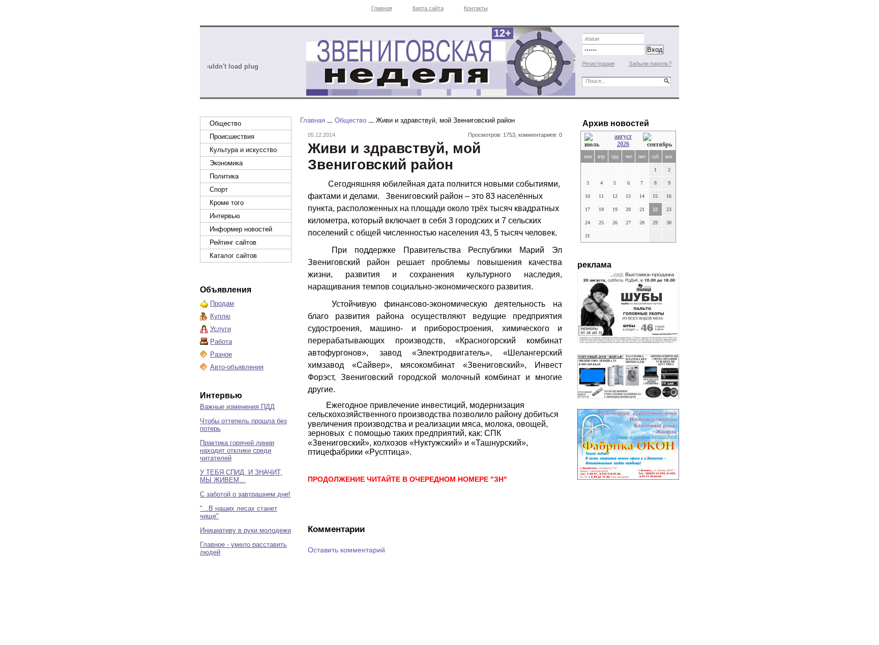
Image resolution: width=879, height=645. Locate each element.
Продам (222, 303)
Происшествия (232, 136)
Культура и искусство (243, 150)
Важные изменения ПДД (237, 407)
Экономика (226, 163)
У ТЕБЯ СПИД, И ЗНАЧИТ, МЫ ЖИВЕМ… (241, 476)
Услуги (220, 329)
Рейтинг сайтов (233, 242)
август (623, 136)
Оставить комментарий (346, 550)
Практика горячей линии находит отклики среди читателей (237, 450)
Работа (221, 341)
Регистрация (598, 64)
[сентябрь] (657, 141)
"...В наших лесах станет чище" (238, 512)
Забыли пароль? (650, 64)
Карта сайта (428, 8)
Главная (381, 8)
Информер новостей (241, 229)
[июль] (593, 141)
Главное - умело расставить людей (243, 548)
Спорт (219, 189)
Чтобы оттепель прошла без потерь (243, 424)
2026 (623, 144)
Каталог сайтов (233, 255)
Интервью (225, 216)
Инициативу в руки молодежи (245, 530)
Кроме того (227, 203)
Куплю (220, 316)
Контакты (476, 8)
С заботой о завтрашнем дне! (245, 494)
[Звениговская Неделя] (440, 61)
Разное (221, 354)
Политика (224, 176)
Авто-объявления (236, 367)
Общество (225, 123)
